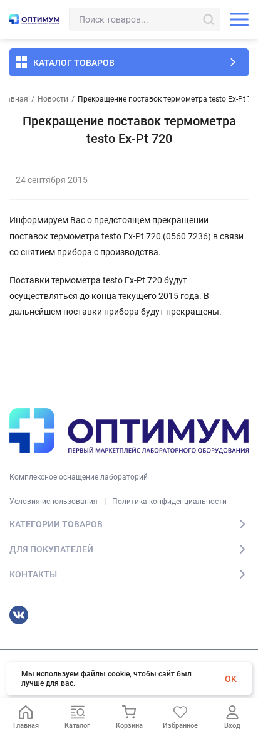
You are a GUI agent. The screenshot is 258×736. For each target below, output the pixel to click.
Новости (53, 99)
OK (231, 679)
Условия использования (53, 501)
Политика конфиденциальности (169, 501)
